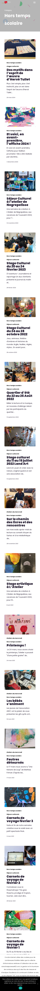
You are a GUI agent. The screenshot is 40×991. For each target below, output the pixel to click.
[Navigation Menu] (34, 2)
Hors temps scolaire (14, 63)
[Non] (38, 984)
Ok (20, 988)
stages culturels (13, 66)
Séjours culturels (13, 260)
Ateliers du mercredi (14, 512)
